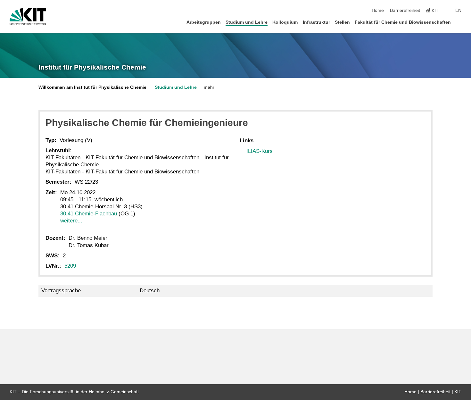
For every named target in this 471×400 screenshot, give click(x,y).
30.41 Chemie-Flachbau (88, 214)
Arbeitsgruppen (203, 22)
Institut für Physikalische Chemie (92, 67)
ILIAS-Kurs (259, 151)
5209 (70, 266)
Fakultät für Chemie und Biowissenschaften (403, 22)
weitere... (71, 221)
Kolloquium (285, 22)
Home (378, 10)
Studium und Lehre (247, 22)
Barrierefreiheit (405, 10)
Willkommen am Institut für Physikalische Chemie (92, 87)
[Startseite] (459, 22)
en (458, 10)
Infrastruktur (316, 22)
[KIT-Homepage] (28, 16)
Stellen (342, 22)
